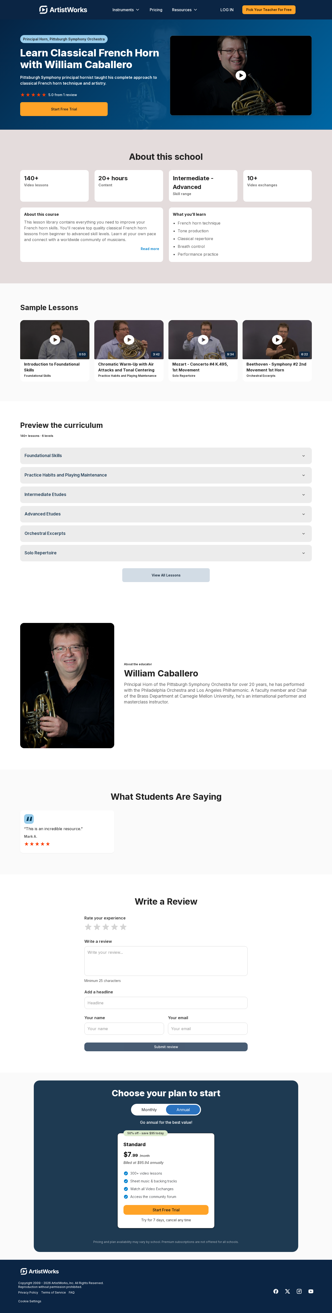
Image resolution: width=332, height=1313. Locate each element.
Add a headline (98, 991)
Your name (94, 1017)
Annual (183, 1109)
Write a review (98, 941)
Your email (178, 1017)
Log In (227, 9)
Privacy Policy (28, 1292)
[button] (241, 76)
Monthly (149, 1109)
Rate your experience (105, 918)
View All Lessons (166, 575)
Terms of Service (53, 1292)
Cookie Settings (29, 1301)
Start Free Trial (64, 109)
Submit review (166, 1047)
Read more (150, 249)
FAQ (72, 1292)
